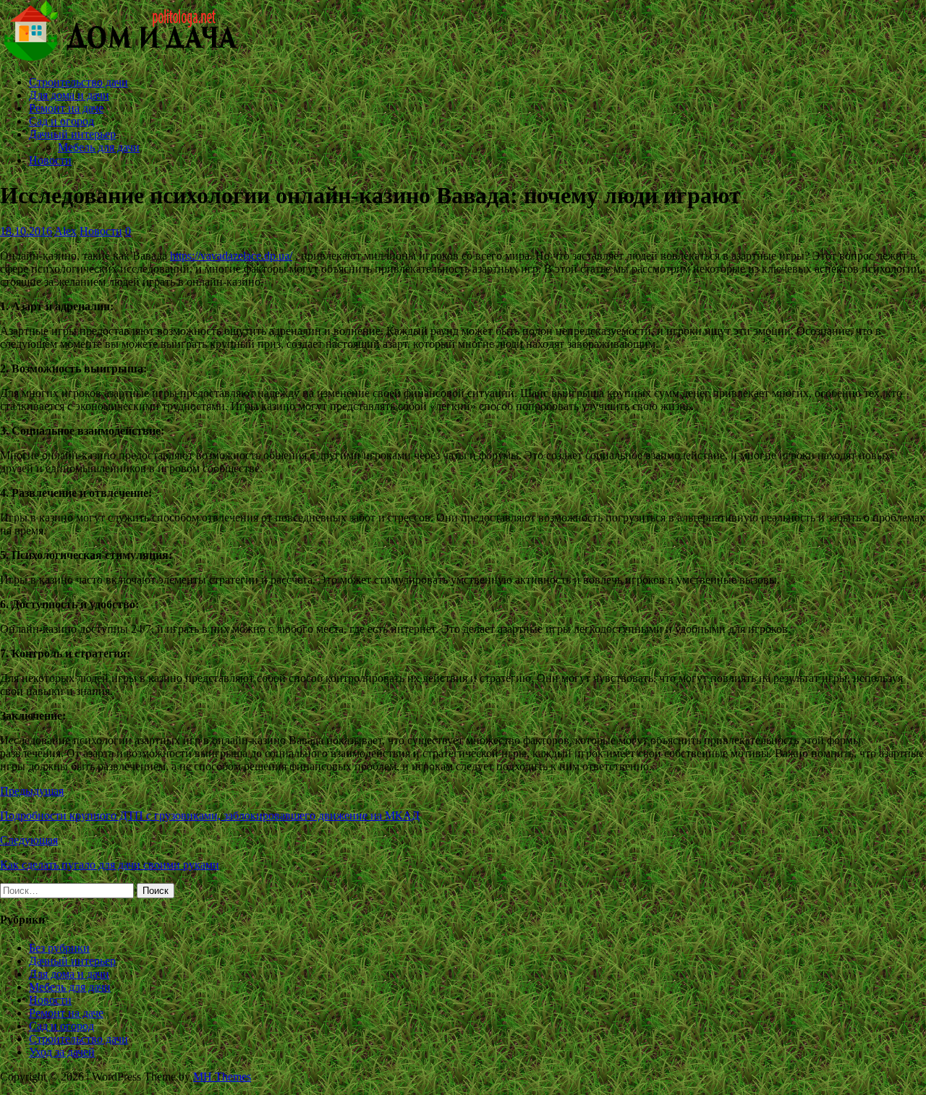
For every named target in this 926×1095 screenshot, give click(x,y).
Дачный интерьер (72, 134)
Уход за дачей (62, 1052)
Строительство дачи (78, 82)
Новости (50, 160)
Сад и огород (61, 121)
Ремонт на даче (66, 108)
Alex (65, 231)
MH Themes (222, 1076)
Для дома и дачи (69, 95)
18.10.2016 (26, 231)
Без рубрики (59, 948)
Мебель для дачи (99, 147)
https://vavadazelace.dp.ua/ (231, 256)
